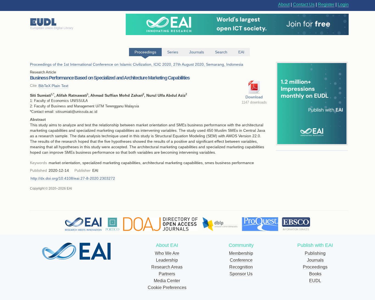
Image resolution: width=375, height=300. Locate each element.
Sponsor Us (241, 274)
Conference (241, 260)
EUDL (315, 280)
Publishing (315, 253)
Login (343, 4)
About (284, 4)
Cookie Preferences (167, 287)
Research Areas (167, 267)
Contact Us (304, 4)
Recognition (241, 267)
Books (315, 274)
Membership (241, 253)
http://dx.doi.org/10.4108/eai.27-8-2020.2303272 (72, 178)
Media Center (167, 280)
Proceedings (315, 267)
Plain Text (60, 86)
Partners (167, 274)
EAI (241, 52)
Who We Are (167, 253)
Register (326, 4)
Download (254, 97)
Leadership (167, 260)
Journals (315, 260)
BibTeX (44, 86)
